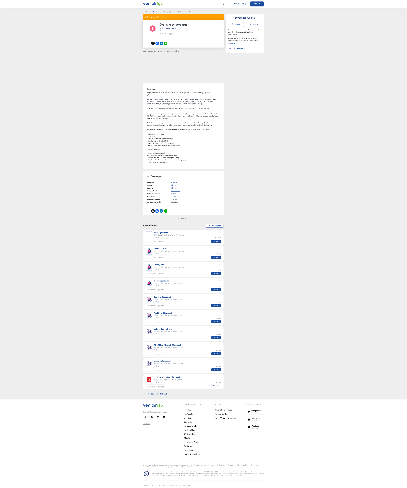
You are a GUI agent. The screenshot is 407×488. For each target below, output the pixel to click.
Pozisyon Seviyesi (153, 194)
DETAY (215, 385)
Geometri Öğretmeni (162, 297)
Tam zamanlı (175, 191)
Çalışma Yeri (151, 196)
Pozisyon (150, 182)
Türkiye (173, 196)
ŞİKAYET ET (184, 218)
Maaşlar (187, 438)
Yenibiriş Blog (189, 430)
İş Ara (225, 4)
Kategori (150, 188)
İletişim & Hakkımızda (223, 410)
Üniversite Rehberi (192, 454)
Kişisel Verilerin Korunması (225, 418)
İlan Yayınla (188, 414)
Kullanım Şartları (221, 414)
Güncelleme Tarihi (153, 199)
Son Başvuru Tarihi (154, 202)
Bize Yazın (146, 424)
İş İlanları (187, 410)
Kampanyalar (189, 450)
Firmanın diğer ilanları (236, 48)
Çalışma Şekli (152, 191)
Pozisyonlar (189, 446)
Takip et (237, 24)
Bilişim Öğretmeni (161, 281)
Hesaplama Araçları (192, 442)
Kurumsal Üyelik (190, 426)
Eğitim (173, 185)
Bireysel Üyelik (190, 422)
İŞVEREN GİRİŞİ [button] (240, 4)
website (255, 24)
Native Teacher (160, 249)
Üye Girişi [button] (188, 418)
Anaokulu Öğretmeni (162, 361)
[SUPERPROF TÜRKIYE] (152, 28)
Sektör (149, 185)
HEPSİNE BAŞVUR (215, 226)
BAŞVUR (216, 241)
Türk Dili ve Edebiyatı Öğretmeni (167, 345)
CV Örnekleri (189, 434)
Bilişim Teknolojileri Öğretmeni (167, 377)
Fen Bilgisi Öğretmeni (163, 313)
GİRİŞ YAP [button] (257, 4)
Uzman (173, 194)
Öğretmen (174, 182)
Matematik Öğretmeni (163, 329)
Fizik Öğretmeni (160, 265)
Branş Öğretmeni (161, 232)
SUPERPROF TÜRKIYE (169, 29)
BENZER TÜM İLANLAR (157, 394)
